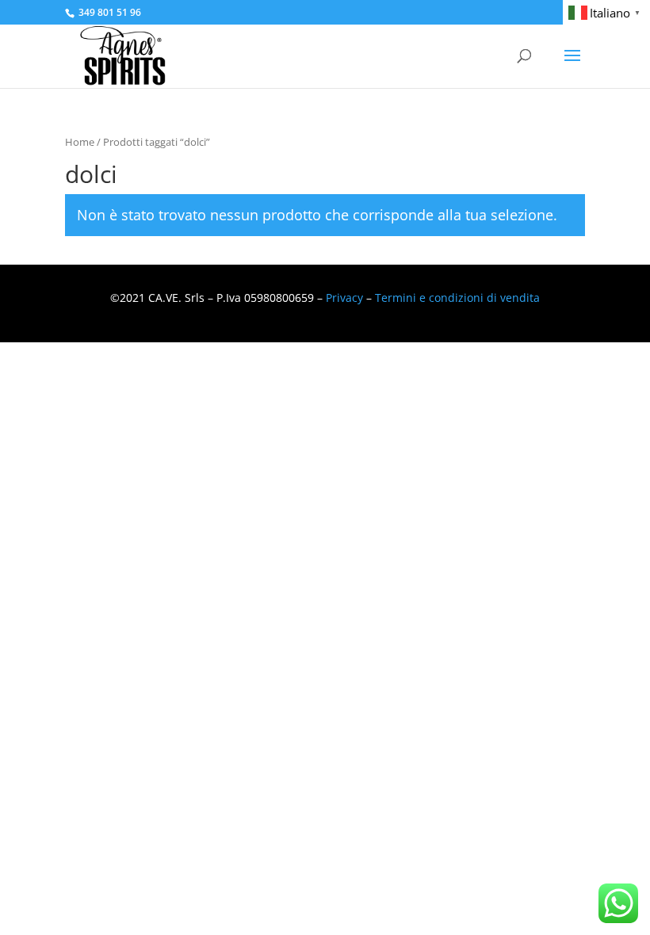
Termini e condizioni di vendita (457, 297)
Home (79, 142)
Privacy (344, 297)
